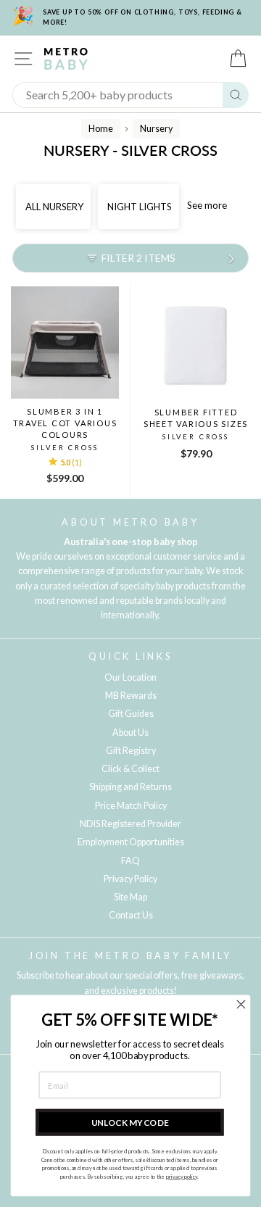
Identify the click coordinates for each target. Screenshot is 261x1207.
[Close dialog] (241, 1004)
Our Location (130, 677)
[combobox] (118, 95)
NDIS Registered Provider (130, 823)
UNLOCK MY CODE (130, 1122)
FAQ (130, 860)
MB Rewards (131, 695)
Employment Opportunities (131, 842)
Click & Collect (131, 768)
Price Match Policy (131, 805)
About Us (130, 732)
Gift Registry (131, 750)
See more (207, 205)
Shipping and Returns (130, 786)
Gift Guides (131, 713)
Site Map (130, 897)
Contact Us (131, 915)
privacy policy (181, 1177)
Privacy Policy (130, 879)
